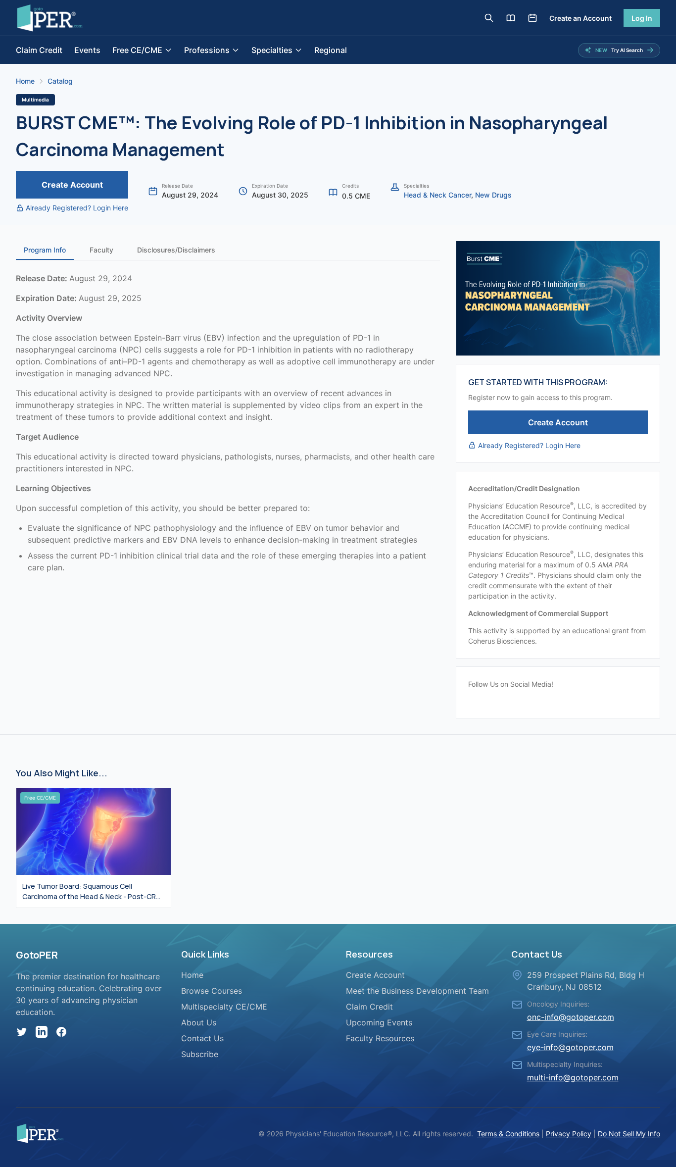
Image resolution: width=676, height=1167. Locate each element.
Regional (330, 50)
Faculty (101, 250)
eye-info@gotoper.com (570, 1047)
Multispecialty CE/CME (224, 1007)
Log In (641, 18)
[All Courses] (511, 18)
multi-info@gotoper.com (573, 1077)
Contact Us (202, 1038)
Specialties (271, 50)
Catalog (60, 81)
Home (25, 81)
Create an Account (580, 18)
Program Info (45, 250)
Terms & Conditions (508, 1133)
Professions (207, 50)
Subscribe (199, 1054)
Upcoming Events (379, 1022)
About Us (198, 1022)
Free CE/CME (137, 50)
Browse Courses (211, 991)
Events (87, 50)
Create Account (72, 185)
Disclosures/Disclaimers (176, 250)
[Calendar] (532, 18)
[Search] (489, 18)
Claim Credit (39, 50)
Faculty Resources (380, 1038)
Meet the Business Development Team (417, 991)
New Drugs (493, 195)
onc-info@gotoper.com (570, 1017)
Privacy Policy (568, 1133)
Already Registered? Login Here (77, 207)
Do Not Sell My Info (629, 1133)
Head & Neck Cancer (437, 195)
